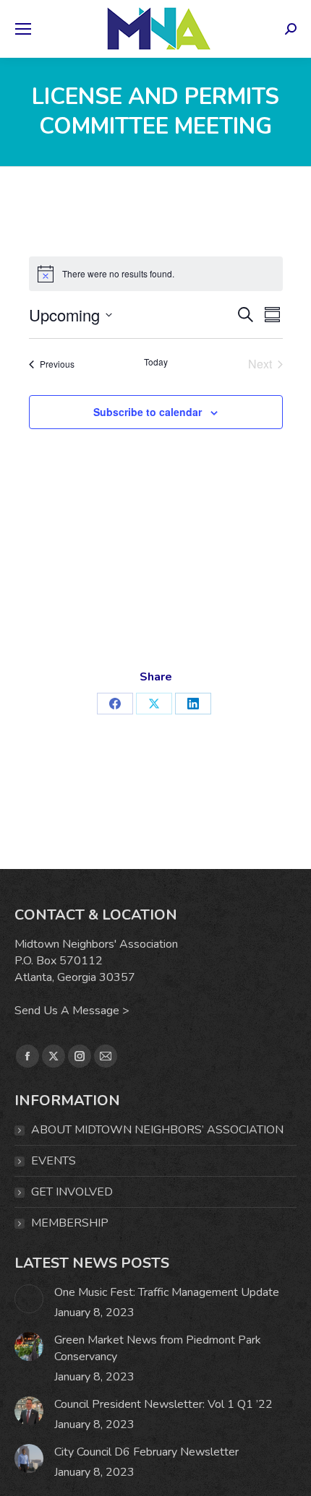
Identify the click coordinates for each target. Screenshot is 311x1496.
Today (156, 362)
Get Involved (72, 1192)
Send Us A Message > (71, 1011)
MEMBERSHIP (69, 1223)
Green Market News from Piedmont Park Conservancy (157, 1348)
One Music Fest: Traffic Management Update (166, 1292)
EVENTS (53, 1161)
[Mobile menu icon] (23, 29)
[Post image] (28, 1298)
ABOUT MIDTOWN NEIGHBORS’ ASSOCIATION (157, 1130)
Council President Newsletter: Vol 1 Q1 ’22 (163, 1404)
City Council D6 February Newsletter (146, 1452)
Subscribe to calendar (147, 412)
